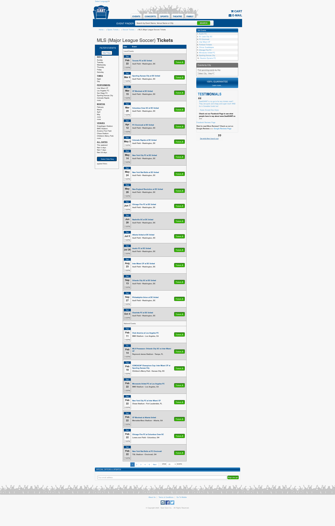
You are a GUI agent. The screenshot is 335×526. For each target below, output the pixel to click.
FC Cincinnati (204, 39)
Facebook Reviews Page (215, 112)
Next (155, 464)
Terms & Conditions (166, 497)
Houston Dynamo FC (208, 58)
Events (136, 16)
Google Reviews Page (222, 128)
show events (172, 464)
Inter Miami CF (204, 42)
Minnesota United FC (207, 52)
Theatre (177, 16)
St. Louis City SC (205, 36)
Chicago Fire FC (205, 50)
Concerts (150, 16)
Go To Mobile (182, 497)
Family (189, 16)
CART (237, 11)
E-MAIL (236, 15)
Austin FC (203, 33)
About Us (152, 497)
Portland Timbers (205, 44)
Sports (164, 16)
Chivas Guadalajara (206, 47)
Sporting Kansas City (207, 55)
